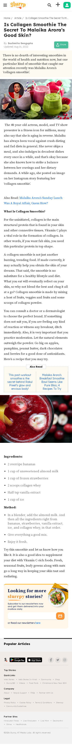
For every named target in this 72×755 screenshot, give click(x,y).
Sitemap (59, 702)
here (37, 622)
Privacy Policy (10, 702)
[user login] (67, 5)
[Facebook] (51, 660)
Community (46, 679)
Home (7, 18)
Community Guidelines (16, 706)
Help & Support (20, 693)
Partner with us (46, 693)
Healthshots (21, 724)
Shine (9, 724)
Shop (57, 679)
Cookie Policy (25, 702)
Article (17, 18)
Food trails (33, 683)
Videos (22, 683)
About (6, 693)
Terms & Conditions (43, 702)
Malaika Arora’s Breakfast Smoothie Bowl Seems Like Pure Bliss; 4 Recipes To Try (51, 381)
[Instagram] (65, 660)
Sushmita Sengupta (20, 43)
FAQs (33, 693)
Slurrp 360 (10, 683)
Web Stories (9, 679)
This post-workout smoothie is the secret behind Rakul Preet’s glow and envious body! (19, 381)
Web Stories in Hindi (27, 679)
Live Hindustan (30, 720)
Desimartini (58, 720)
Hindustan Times (11, 720)
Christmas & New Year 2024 (54, 683)
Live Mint (45, 720)
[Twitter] (58, 660)
